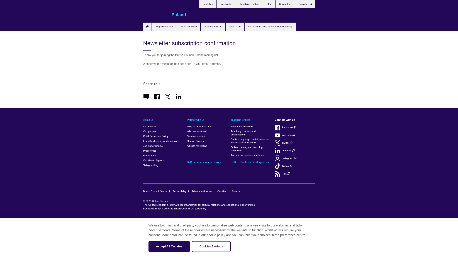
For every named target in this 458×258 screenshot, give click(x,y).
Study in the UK (213, 26)
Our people (149, 131)
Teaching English (249, 4)
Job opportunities (153, 146)
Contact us (285, 4)
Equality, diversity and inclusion (160, 141)
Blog (269, 4)
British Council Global (155, 191)
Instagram (288, 158)
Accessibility (179, 191)
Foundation (149, 155)
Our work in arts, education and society (270, 26)
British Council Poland (153, 15)
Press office (149, 150)
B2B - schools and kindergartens (250, 162)
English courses (164, 26)
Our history (149, 126)
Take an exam (189, 26)
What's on (235, 26)
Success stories (196, 136)
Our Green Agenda (154, 160)
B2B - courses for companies (204, 162)
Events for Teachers (242, 126)
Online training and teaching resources (247, 149)
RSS (285, 173)
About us (148, 119)
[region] (229, 238)
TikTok (286, 166)
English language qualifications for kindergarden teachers (250, 141)
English (207, 4)
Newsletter (226, 4)
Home (147, 27)
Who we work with (197, 131)
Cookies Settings (211, 246)
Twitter (286, 143)
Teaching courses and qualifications (243, 133)
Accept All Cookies (169, 246)
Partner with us (195, 119)
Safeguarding (150, 165)
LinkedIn (287, 150)
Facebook (288, 127)
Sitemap (236, 191)
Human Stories (195, 141)
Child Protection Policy (155, 136)
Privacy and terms (202, 191)
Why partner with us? (199, 126)
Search (312, 4)
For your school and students (247, 155)
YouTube (287, 135)
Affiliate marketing (197, 146)
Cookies (221, 191)
